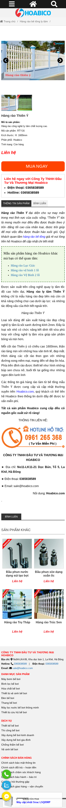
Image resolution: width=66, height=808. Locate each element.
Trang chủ (9, 21)
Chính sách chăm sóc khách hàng (21, 772)
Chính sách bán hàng (16, 757)
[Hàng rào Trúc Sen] (49, 613)
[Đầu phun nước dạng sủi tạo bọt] (17, 563)
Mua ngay (37, 166)
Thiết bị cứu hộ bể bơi (14, 712)
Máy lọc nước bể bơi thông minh (20, 707)
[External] (33, 437)
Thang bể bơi (9, 702)
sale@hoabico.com (22, 668)
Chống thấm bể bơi (12, 744)
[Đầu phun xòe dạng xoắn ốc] (49, 563)
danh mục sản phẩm (15, 674)
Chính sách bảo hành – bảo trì (19, 776)
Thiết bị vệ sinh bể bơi (14, 693)
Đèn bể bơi (7, 698)
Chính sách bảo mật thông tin (18, 762)
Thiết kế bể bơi (10, 725)
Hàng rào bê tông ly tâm (34, 21)
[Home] (33, 12)
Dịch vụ (6, 720)
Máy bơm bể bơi (10, 679)
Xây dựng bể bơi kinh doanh (17, 735)
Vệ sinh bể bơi (9, 749)
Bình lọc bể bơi (10, 683)
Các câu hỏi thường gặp (15, 781)
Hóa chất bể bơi (10, 688)
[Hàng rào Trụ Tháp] (17, 613)
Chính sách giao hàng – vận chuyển (22, 786)
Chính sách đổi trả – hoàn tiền (18, 767)
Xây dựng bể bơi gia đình (16, 739)
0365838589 (20, 663)
